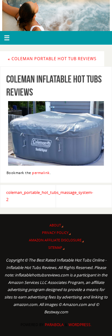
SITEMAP (55, 247)
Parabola (54, 324)
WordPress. (79, 324)
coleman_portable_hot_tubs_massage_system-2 (31, 196)
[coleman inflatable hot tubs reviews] (56, 133)
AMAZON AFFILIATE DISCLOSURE (55, 240)
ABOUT (55, 225)
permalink (41, 173)
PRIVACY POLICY (55, 232)
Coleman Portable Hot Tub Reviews (52, 58)
